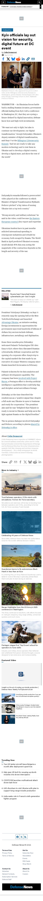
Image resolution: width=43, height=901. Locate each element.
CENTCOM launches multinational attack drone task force (20, 781)
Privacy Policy (7, 853)
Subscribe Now (28, 853)
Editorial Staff (6, 879)
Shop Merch (27, 864)
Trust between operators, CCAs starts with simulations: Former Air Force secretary (19, 498)
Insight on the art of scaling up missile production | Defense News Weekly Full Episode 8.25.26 (20, 688)
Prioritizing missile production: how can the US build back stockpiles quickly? (28, 695)
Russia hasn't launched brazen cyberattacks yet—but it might (22, 295)
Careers (25, 874)
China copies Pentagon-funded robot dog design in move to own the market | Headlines (28, 707)
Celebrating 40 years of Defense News (17, 535)
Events (25, 858)
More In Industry (9, 470)
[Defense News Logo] (14, 2)
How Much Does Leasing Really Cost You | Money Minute (27, 716)
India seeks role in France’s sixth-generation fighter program (22, 797)
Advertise (5, 871)
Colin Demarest (10, 52)
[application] (21, 674)
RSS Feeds (26, 861)
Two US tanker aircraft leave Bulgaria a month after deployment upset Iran (20, 765)
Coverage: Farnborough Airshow (21, 6)
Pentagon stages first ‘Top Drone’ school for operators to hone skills (20, 646)
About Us (26, 871)
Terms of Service (8, 855)
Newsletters (27, 855)
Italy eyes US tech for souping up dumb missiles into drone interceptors (20, 773)
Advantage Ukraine (10, 322)
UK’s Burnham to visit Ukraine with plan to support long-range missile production (21, 789)
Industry (7, 30)
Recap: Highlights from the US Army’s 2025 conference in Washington (19, 608)
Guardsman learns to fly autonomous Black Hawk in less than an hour (19, 570)
